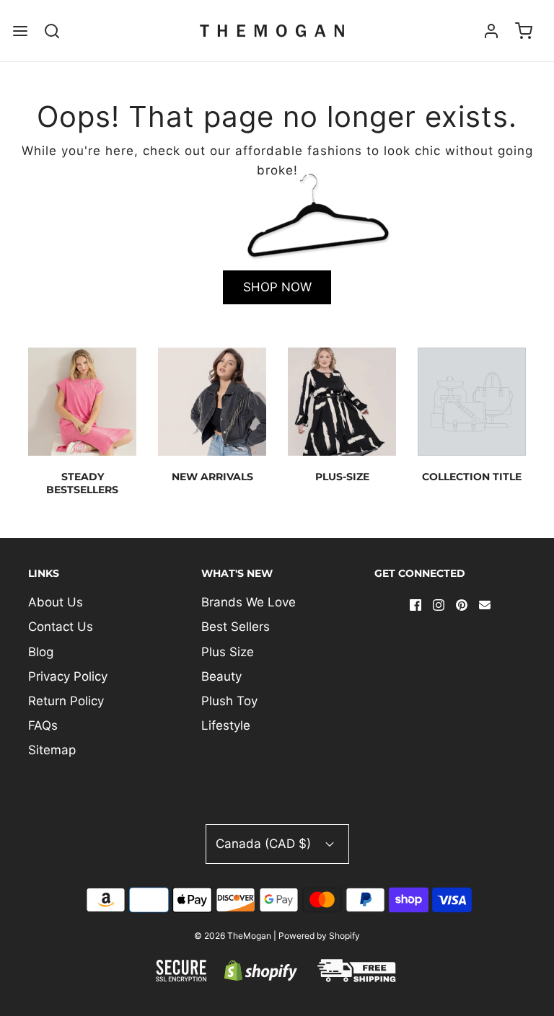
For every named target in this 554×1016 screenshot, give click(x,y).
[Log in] (491, 30)
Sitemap (52, 750)
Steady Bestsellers (82, 483)
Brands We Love (248, 602)
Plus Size (227, 652)
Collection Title (472, 476)
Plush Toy (229, 701)
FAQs (43, 725)
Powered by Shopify (319, 935)
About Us (55, 602)
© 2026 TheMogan (232, 935)
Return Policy (66, 701)
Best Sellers (235, 626)
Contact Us (60, 626)
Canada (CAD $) (265, 843)
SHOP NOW (277, 287)
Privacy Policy (67, 676)
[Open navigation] (20, 30)
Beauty (221, 676)
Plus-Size (342, 476)
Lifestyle (225, 725)
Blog (40, 652)
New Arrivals (212, 476)
